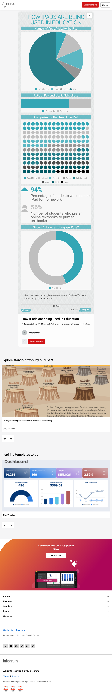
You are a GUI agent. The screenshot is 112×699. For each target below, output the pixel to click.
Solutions (7, 606)
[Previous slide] (4, 438)
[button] (38, 89)
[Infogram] (9, 5)
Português (21, 635)
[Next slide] (11, 438)
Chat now (20, 630)
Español (29, 635)
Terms (6, 676)
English (6, 635)
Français (36, 635)
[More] (89, 15)
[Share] (24, 341)
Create (6, 596)
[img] (61, 45)
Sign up (105, 5)
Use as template (90, 5)
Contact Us (8, 630)
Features (7, 601)
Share (27, 310)
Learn (6, 611)
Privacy (15, 676)
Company (7, 616)
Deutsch (13, 635)
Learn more (56, 555)
